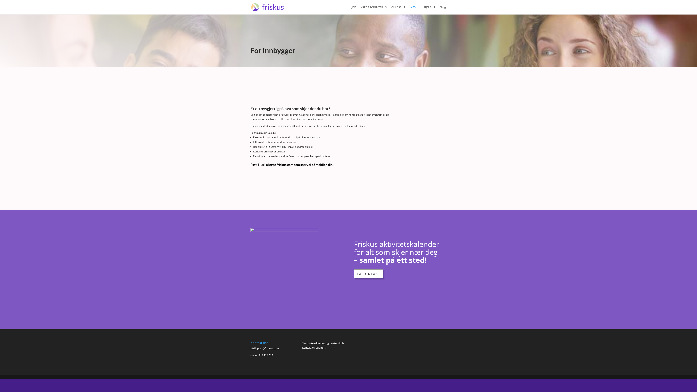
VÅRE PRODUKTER (372, 7)
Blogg (443, 7)
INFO (413, 7)
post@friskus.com (268, 348)
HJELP (427, 7)
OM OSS (396, 7)
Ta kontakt (368, 273)
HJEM (353, 7)
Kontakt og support (313, 347)
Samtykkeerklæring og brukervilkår (323, 343)
